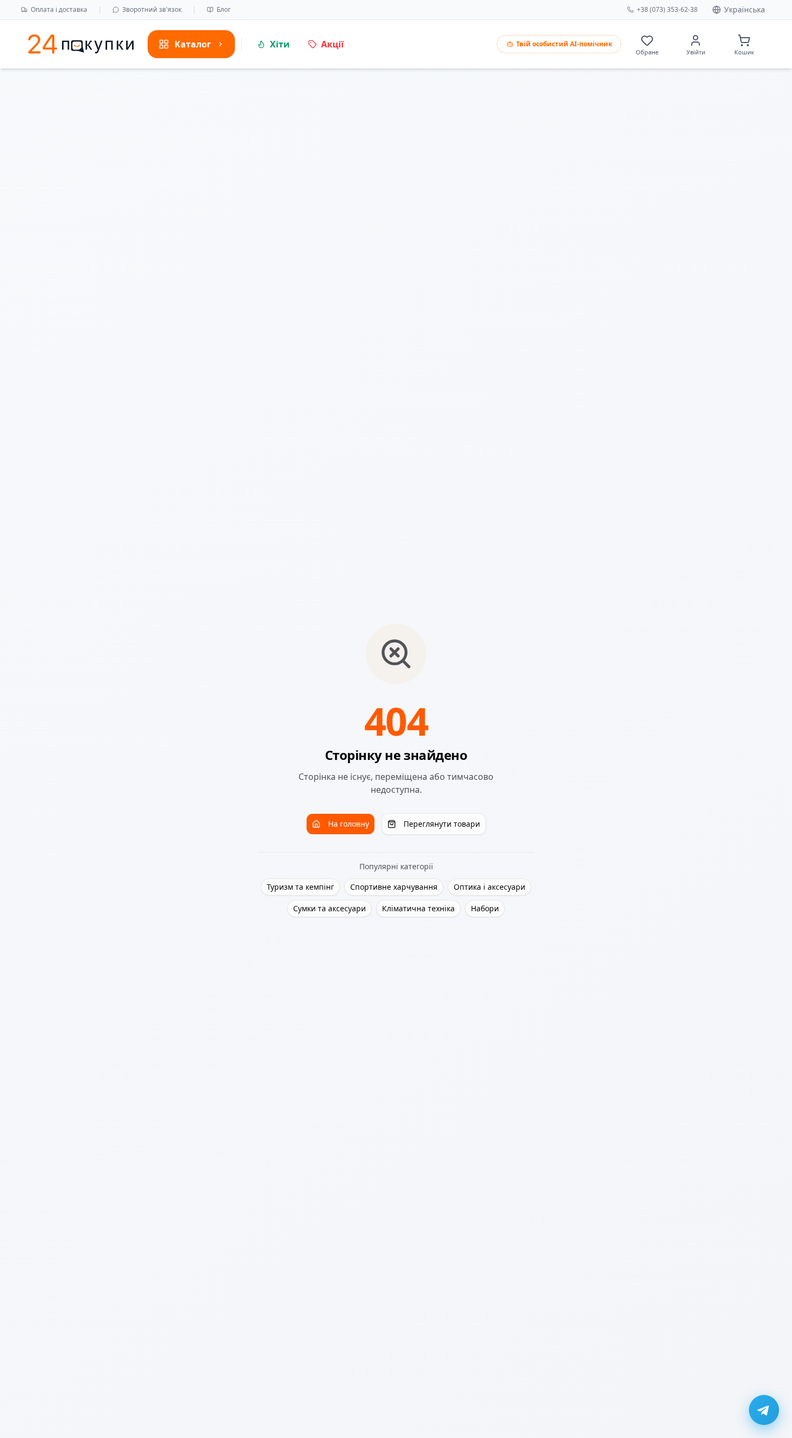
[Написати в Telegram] (764, 1410)
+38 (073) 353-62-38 (667, 9)
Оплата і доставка (59, 9)
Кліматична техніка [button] (418, 908)
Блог (224, 9)
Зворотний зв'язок (152, 9)
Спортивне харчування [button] (393, 887)
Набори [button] (485, 908)
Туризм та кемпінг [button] (300, 887)
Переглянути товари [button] (442, 824)
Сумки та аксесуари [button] (329, 908)
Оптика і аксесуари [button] (489, 887)
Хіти (280, 44)
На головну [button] (348, 824)
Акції (332, 44)
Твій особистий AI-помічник (564, 43)
